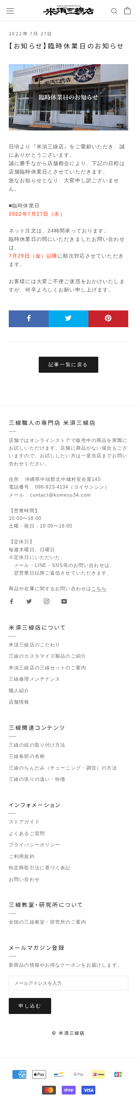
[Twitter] (29, 601)
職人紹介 (19, 690)
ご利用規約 (22, 856)
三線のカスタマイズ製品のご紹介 (47, 656)
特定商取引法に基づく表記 (40, 867)
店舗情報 (19, 702)
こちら (99, 588)
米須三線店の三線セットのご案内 (47, 667)
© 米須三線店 (68, 1033)
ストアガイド (24, 822)
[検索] (114, 10)
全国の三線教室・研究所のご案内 (47, 922)
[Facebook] (11, 601)
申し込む (30, 1006)
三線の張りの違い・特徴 (37, 779)
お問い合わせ (24, 879)
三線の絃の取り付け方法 (37, 745)
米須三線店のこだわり (34, 644)
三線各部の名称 (27, 756)
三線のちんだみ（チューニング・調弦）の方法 (63, 768)
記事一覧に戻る (68, 364)
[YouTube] (64, 601)
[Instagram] (46, 601)
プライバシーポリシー (34, 844)
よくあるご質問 (27, 833)
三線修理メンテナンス (34, 679)
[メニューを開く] (10, 10)
